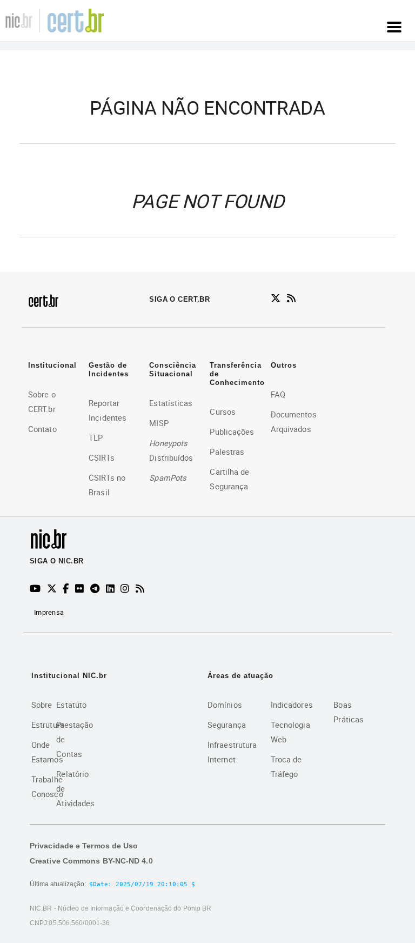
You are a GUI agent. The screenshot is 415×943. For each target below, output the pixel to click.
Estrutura (47, 724)
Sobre (41, 704)
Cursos (223, 411)
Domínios (225, 704)
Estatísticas (170, 402)
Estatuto (71, 704)
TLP (96, 437)
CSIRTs (102, 457)
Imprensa (49, 612)
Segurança (227, 724)
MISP (158, 422)
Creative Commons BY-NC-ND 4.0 (91, 860)
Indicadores (292, 704)
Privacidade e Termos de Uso (84, 845)
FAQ (278, 394)
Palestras (227, 451)
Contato (42, 428)
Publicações (232, 431)
